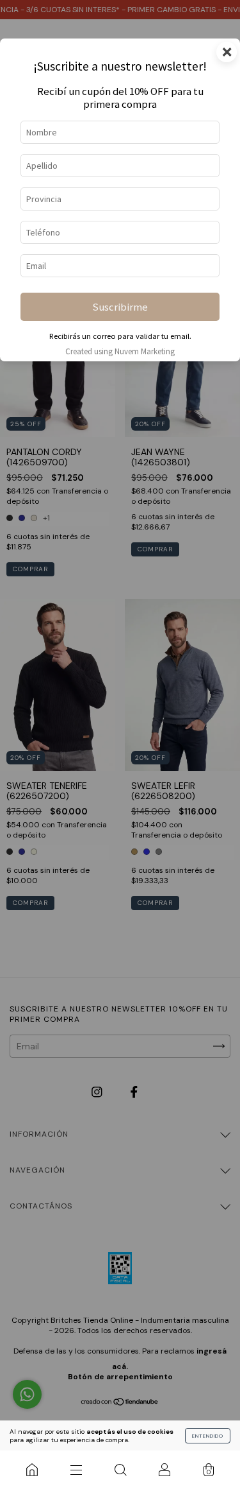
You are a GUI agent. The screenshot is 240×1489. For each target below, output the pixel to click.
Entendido (207, 1436)
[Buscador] (120, 1469)
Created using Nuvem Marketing (120, 351)
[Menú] (76, 1469)
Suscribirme (120, 307)
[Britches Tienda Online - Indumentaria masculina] (32, 1469)
